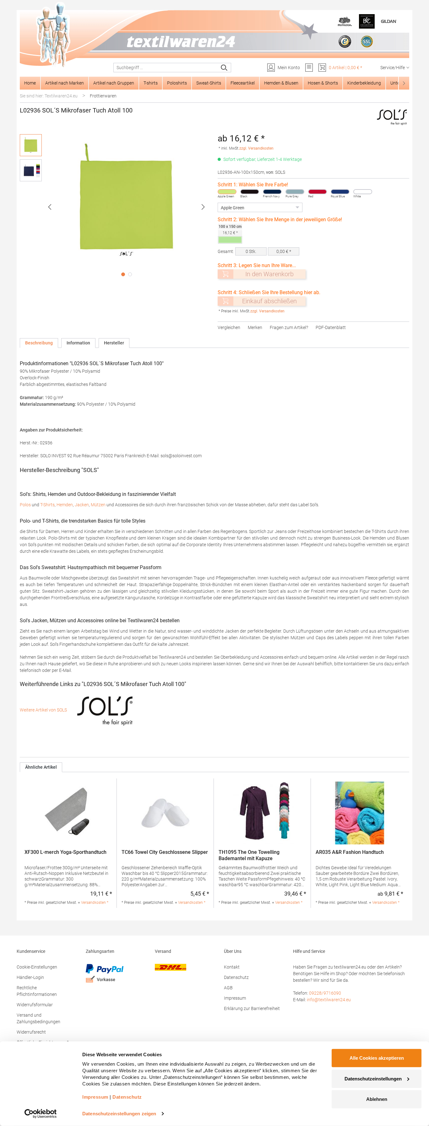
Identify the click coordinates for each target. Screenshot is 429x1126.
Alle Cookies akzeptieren (377, 1058)
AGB (228, 987)
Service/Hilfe (392, 67)
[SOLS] (392, 117)
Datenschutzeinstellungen (373, 1078)
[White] (362, 191)
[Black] (249, 191)
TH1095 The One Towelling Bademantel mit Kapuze (249, 855)
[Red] (317, 191)
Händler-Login (30, 977)
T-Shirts (47, 504)
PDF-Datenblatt (331, 327)
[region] (115, 206)
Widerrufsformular (35, 1004)
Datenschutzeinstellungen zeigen (119, 1113)
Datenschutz (236, 977)
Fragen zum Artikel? (289, 327)
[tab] (39, 343)
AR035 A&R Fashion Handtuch (350, 852)
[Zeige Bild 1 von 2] (123, 274)
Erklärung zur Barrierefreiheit (252, 1008)
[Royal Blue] (340, 191)
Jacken (82, 504)
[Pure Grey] (294, 191)
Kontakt (232, 966)
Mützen (98, 504)
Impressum (235, 998)
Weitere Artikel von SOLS (44, 709)
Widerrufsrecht (31, 1032)
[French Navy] (272, 191)
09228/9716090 (325, 993)
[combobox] (165, 67)
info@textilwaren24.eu (329, 999)
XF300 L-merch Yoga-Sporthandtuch (65, 852)
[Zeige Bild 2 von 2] (130, 274)
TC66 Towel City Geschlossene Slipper (165, 852)
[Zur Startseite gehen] (214, 35)
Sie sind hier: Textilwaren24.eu (49, 95)
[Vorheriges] (49, 207)
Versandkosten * (94, 902)
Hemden (65, 504)
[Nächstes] (203, 207)
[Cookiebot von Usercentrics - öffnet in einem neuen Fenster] (40, 1113)
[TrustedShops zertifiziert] (345, 41)
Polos (25, 504)
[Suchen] (224, 67)
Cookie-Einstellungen (37, 966)
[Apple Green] (227, 191)
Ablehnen (376, 1099)
